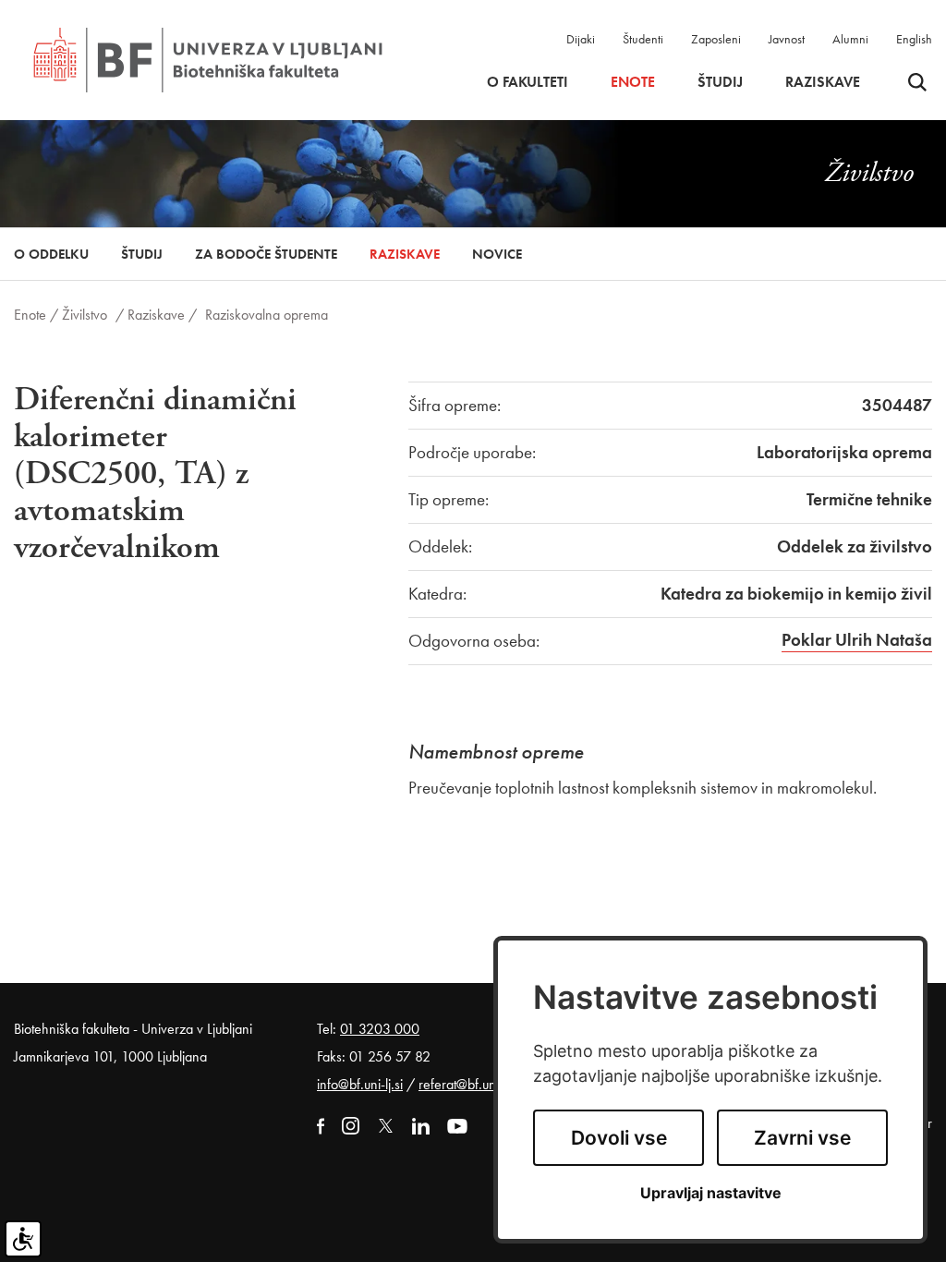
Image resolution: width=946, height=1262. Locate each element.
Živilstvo (84, 314)
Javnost (787, 38)
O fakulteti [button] (527, 82)
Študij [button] (720, 82)
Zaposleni (716, 38)
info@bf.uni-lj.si (360, 1084)
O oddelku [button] (51, 254)
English (914, 38)
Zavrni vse (802, 1137)
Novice (497, 254)
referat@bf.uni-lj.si (469, 1084)
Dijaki (580, 38)
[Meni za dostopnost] (23, 1239)
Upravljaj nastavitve (711, 1193)
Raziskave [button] (822, 82)
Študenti (643, 38)
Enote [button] (633, 82)
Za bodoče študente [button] (266, 254)
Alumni (850, 38)
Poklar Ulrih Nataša (857, 639)
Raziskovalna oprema (266, 314)
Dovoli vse (619, 1137)
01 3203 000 (379, 1028)
